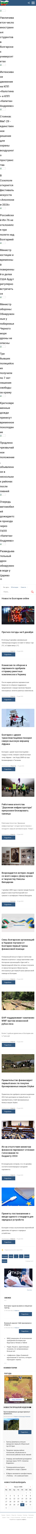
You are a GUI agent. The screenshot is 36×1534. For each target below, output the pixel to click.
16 (30, 1498)
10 (6, 1498)
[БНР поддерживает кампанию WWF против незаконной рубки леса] (18, 1001)
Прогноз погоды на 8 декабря (17, 632)
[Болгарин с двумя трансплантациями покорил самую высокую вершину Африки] (18, 718)
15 (26, 1498)
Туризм (4, 1517)
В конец (4, 1261)
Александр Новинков (24, 1416)
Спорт (8, 1517)
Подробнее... (25, 1314)
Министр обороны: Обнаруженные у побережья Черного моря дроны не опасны (7, 324)
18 (10, 1501)
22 (26, 1501)
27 (18, 1505)
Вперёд (27, 1256)
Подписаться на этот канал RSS (13, 1250)
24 (6, 1505)
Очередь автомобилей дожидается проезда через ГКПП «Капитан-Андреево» (7, 521)
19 (14, 1501)
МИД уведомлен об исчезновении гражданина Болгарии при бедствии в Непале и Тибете (19, 1340)
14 (22, 1498)
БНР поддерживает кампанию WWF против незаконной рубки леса (18, 1020)
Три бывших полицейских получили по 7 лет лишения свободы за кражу (7, 373)
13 (18, 1498)
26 (14, 1505)
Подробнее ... (8, 654)
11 (10, 1498)
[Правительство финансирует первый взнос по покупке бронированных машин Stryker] (18, 1063)
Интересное (30, 1517)
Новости (13, 651)
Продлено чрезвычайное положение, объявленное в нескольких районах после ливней (7, 467)
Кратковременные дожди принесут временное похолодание (7, 417)
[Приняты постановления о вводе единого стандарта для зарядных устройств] (18, 1197)
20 (18, 1501)
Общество (13, 766)
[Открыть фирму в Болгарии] (18, 1287)
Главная (3, 1515)
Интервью (23, 1517)
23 (30, 1501)
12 (14, 1498)
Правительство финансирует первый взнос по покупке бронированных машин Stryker (18, 1083)
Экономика (31, 1515)
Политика (25, 1515)
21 (22, 1501)
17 (6, 1501)
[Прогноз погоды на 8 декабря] (18, 615)
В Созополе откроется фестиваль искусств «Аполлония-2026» (7, 190)
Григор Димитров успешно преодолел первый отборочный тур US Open (17, 1444)
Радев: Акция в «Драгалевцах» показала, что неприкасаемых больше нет (18, 1349)
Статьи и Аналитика (15, 1517)
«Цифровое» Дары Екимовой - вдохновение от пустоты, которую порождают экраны (19, 1357)
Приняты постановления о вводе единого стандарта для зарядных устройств (17, 1216)
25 (10, 1505)
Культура (13, 901)
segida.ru (24, 1519)
